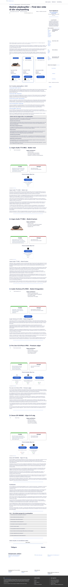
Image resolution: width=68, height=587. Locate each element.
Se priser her (15, 76)
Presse (35, 583)
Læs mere (23, 572)
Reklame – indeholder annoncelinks (41, 11)
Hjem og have (48, 1)
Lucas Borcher (53, 19)
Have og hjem (54, 68)
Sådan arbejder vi (36, 582)
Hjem (10, 4)
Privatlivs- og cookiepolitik (38, 584)
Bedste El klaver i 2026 (25, 571)
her (30, 43)
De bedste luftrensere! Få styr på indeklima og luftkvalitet (55, 30)
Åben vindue (28, 542)
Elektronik (54, 1)
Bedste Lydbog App (37, 570)
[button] (58, 86)
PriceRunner (14, 259)
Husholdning (59, 1)
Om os (35, 581)
